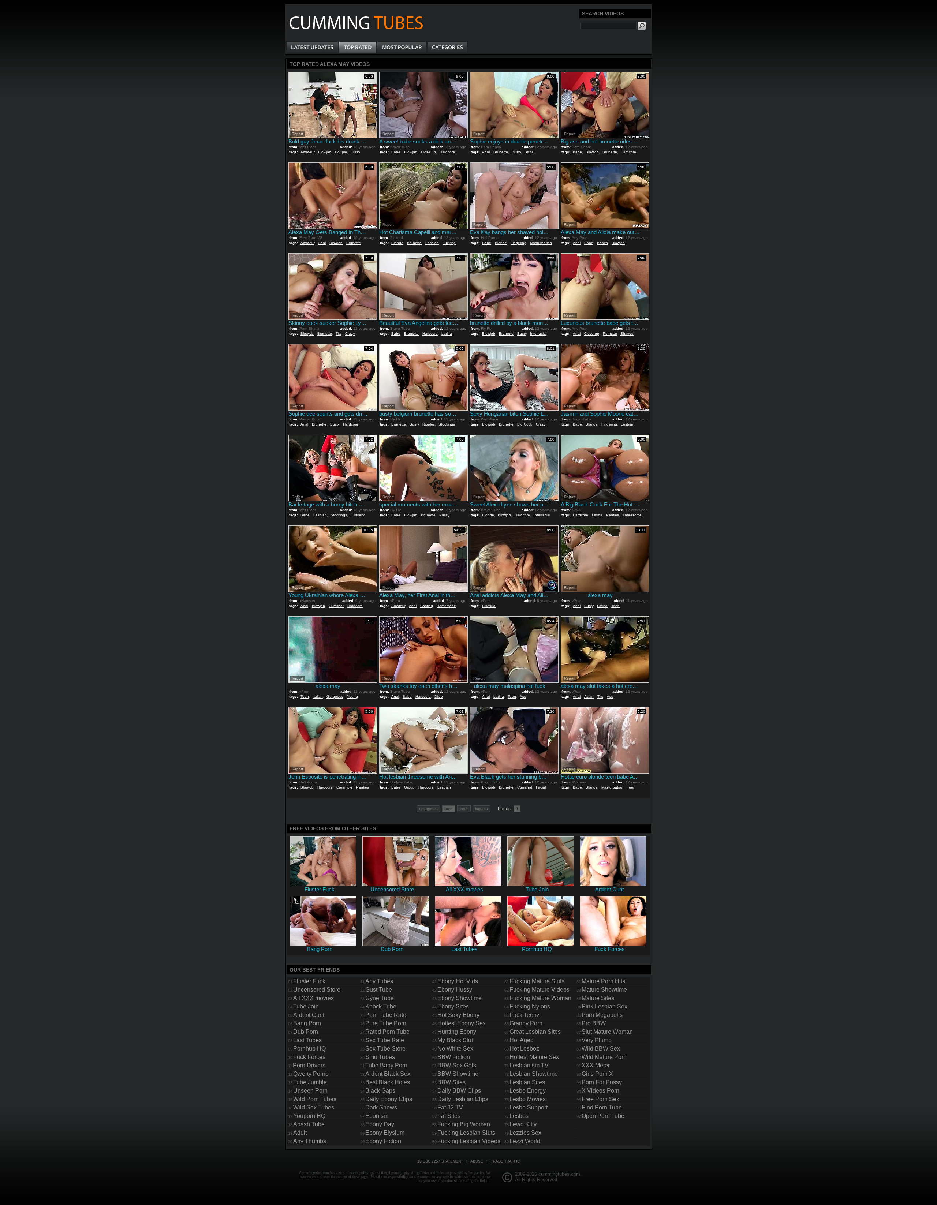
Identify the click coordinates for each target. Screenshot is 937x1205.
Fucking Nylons (529, 1006)
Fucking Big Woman (463, 1124)
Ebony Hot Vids (457, 981)
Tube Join (306, 1006)
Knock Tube (380, 1006)
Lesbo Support (528, 1107)
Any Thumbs (309, 1141)
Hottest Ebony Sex (461, 1023)
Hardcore (447, 152)
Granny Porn (525, 1023)
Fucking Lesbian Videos (468, 1141)
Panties (612, 515)
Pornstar (610, 334)
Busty (516, 152)
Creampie (344, 787)
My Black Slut (455, 1040)
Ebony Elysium (384, 1133)
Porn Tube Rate (385, 1015)
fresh (463, 809)
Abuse (476, 1161)
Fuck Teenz (524, 1015)
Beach (602, 243)
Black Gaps (380, 1091)
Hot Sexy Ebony (458, 1015)
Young (352, 697)
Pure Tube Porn (385, 1023)
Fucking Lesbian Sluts (466, 1133)
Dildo (438, 697)
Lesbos (519, 1116)
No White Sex (455, 1048)
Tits (338, 334)
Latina (446, 334)
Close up (428, 152)
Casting (426, 606)
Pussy (444, 515)
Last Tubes (307, 1040)
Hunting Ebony (456, 1032)
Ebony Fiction (383, 1141)
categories (428, 809)
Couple (341, 152)
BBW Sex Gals (456, 1065)
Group (409, 787)
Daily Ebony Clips (388, 1099)
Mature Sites (598, 998)
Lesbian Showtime (533, 1074)
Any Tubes (379, 981)
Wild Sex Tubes (313, 1107)
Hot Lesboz (524, 1048)
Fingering (518, 243)
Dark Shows (381, 1107)
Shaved (627, 334)
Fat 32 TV (450, 1107)
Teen (615, 606)
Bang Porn (307, 1023)
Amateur (307, 152)
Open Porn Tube (603, 1116)
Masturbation (541, 243)
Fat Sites (448, 1116)
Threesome (632, 515)
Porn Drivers (309, 1065)
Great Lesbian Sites (535, 1032)
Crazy (355, 152)
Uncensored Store (316, 990)
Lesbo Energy (527, 1091)
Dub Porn (305, 1032)
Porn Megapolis (602, 1015)
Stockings (446, 424)
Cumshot (336, 606)
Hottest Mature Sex (534, 1057)
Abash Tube (309, 1124)
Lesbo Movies (527, 1099)
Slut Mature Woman (607, 1032)
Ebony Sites (453, 1006)
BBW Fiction (453, 1057)
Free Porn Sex (600, 1099)
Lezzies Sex (525, 1133)
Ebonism (376, 1116)
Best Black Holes (387, 1082)
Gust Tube (378, 990)
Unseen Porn (310, 1091)
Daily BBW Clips (459, 1091)
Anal (486, 152)
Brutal (529, 152)
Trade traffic (505, 1161)
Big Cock (524, 424)
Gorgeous (334, 697)
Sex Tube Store (385, 1048)
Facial (541, 787)
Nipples (428, 424)
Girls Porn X (597, 1074)
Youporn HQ (309, 1116)
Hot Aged (521, 1040)
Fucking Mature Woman (540, 998)
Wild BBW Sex (601, 1048)
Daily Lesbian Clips (462, 1099)
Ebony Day (379, 1124)
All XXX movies (313, 998)
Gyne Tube (379, 998)
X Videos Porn (600, 1091)
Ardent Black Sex (387, 1074)
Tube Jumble (310, 1082)
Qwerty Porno (311, 1074)
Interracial (538, 334)
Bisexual (489, 606)
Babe (395, 152)
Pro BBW (594, 1023)
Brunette (500, 152)
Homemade (446, 606)
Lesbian (432, 243)
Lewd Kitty (523, 1124)
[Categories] (447, 47)
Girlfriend (358, 515)
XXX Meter (596, 1065)
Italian (318, 697)
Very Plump (597, 1040)
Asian (589, 697)
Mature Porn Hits (603, 981)
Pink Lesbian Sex (604, 1006)
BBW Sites (451, 1082)
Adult (300, 1133)
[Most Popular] (402, 47)
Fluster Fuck (309, 981)
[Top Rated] (358, 47)
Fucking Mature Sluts (536, 981)
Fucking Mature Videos (539, 990)
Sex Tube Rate (384, 1040)
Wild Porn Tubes (314, 1099)
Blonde (397, 243)
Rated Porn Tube (387, 1032)
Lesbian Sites (527, 1082)
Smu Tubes (380, 1057)
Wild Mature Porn (604, 1057)
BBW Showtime (457, 1074)
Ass (523, 697)
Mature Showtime (604, 990)
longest (481, 809)
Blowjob (324, 152)
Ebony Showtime (459, 998)
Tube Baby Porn (386, 1065)
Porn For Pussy (602, 1082)
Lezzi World (524, 1141)
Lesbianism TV (529, 1065)
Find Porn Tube (602, 1107)
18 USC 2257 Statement (440, 1161)
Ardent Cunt (308, 1015)
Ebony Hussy (454, 990)
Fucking (449, 243)
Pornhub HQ (309, 1048)
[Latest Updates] (312, 47)
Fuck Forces (309, 1057)
